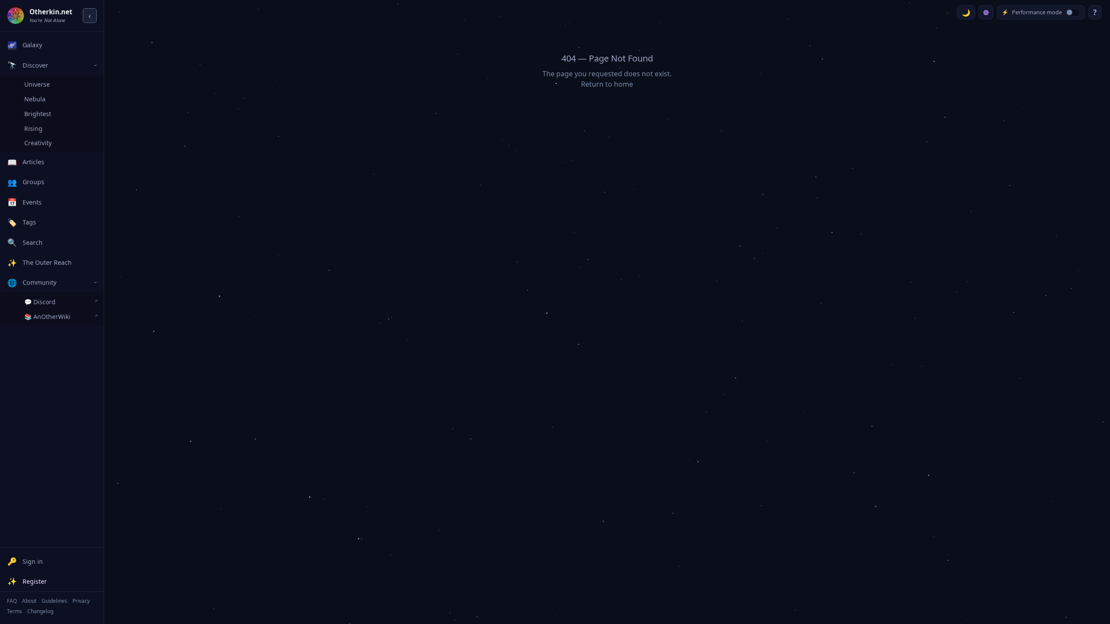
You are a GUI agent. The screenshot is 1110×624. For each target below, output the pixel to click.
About (29, 600)
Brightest (37, 114)
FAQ (12, 600)
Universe (37, 84)
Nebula (35, 99)
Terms (14, 611)
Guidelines (54, 600)
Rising (33, 128)
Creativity (38, 143)
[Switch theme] (966, 12)
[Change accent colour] (986, 12)
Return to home (607, 84)
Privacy (81, 600)
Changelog (40, 611)
